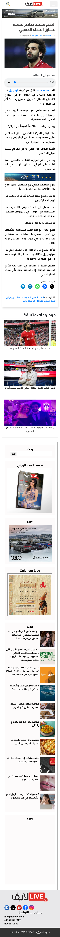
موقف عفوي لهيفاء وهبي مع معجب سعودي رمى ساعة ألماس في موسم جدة (23, 635)
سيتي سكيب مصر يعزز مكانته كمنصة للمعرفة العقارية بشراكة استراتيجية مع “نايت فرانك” (22, 671)
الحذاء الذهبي (38, 297)
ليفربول (13, 90)
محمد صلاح (42, 90)
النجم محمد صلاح (23, 297)
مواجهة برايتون (28, 301)
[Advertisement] (30, 852)
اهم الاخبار (38, 35)
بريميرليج (10, 297)
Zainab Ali (49, 35)
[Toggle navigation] (54, 4)
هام (33, 35)
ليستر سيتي (49, 301)
